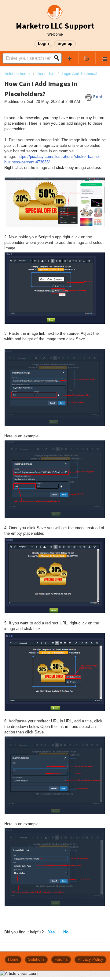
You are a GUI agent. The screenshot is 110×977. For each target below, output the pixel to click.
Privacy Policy (90, 959)
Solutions (36, 959)
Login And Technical (79, 73)
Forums (61, 959)
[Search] (58, 58)
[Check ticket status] (86, 58)
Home (13, 959)
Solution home (17, 73)
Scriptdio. (45, 73)
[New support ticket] (69, 58)
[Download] (44, 497)
